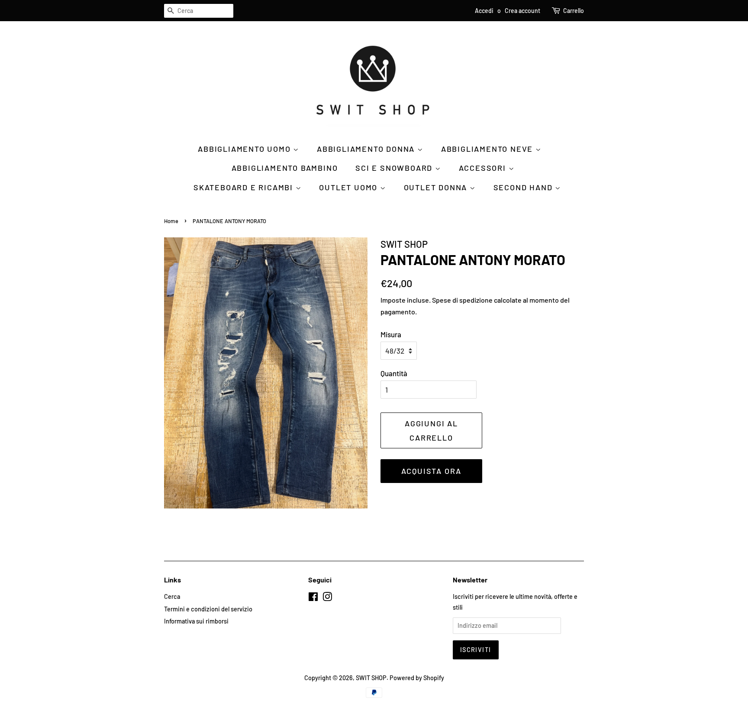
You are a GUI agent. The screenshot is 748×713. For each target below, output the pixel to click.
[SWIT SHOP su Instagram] (327, 598)
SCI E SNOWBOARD (395, 168)
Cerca (172, 596)
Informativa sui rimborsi (196, 621)
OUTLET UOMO (349, 187)
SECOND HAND (524, 187)
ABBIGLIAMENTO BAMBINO (285, 168)
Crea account (522, 10)
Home (171, 220)
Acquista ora (431, 471)
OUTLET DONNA (437, 187)
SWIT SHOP (371, 677)
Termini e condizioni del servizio (208, 609)
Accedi (484, 10)
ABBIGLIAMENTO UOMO (245, 148)
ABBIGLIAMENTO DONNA (367, 148)
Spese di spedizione (462, 300)
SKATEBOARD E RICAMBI (244, 187)
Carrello (573, 10)
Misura (390, 334)
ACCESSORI (484, 168)
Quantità (393, 373)
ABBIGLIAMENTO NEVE (488, 148)
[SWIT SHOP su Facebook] (313, 598)
